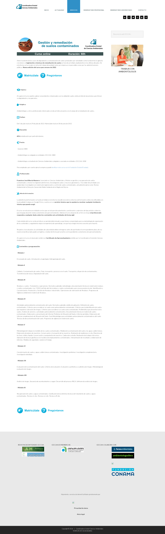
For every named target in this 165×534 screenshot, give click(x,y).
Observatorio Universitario (121, 10)
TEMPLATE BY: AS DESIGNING (82, 531)
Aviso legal (81, 514)
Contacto (142, 10)
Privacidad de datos (81, 508)
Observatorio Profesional (93, 10)
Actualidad (59, 10)
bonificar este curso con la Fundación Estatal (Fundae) (70, 167)
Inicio (46, 10)
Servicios (73, 10)
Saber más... (128, 61)
